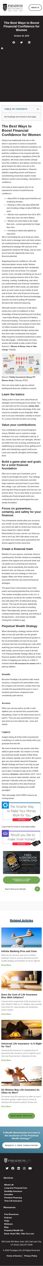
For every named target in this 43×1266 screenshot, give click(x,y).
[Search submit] (37, 888)
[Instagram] (24, 1168)
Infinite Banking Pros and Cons (19, 951)
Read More (6, 965)
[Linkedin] (18, 1168)
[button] (13, 42)
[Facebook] (13, 1168)
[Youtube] (30, 1168)
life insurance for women (25, 663)
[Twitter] (7, 1168)
